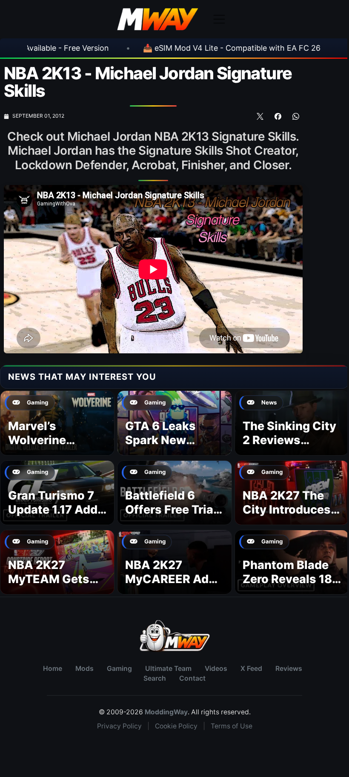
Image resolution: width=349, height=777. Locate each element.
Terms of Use (231, 726)
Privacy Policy (119, 726)
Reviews (288, 668)
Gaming (119, 668)
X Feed (251, 668)
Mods (84, 668)
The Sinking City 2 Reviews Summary (289, 440)
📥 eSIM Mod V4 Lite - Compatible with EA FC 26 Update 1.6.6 (218, 47)
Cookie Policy (176, 726)
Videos (216, 668)
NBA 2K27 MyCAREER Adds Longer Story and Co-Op (174, 586)
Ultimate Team (168, 668)
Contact (192, 678)
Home (52, 668)
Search (154, 678)
